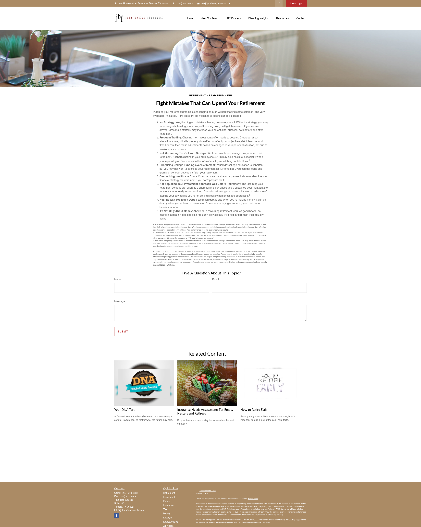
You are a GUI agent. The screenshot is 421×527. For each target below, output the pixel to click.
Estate (166, 501)
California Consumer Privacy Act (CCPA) (278, 519)
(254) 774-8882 (184, 3)
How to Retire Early (254, 409)
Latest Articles (170, 521)
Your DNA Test (124, 409)
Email (215, 279)
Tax (165, 509)
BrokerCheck (253, 498)
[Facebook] (279, 3)
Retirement (169, 492)
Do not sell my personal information (256, 522)
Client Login (296, 3)
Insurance (168, 505)
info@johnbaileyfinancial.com (216, 3)
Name (117, 279)
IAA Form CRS (202, 493)
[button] (189, 18)
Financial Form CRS (207, 490)
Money (166, 513)
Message (119, 301)
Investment (169, 497)
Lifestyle (167, 517)
